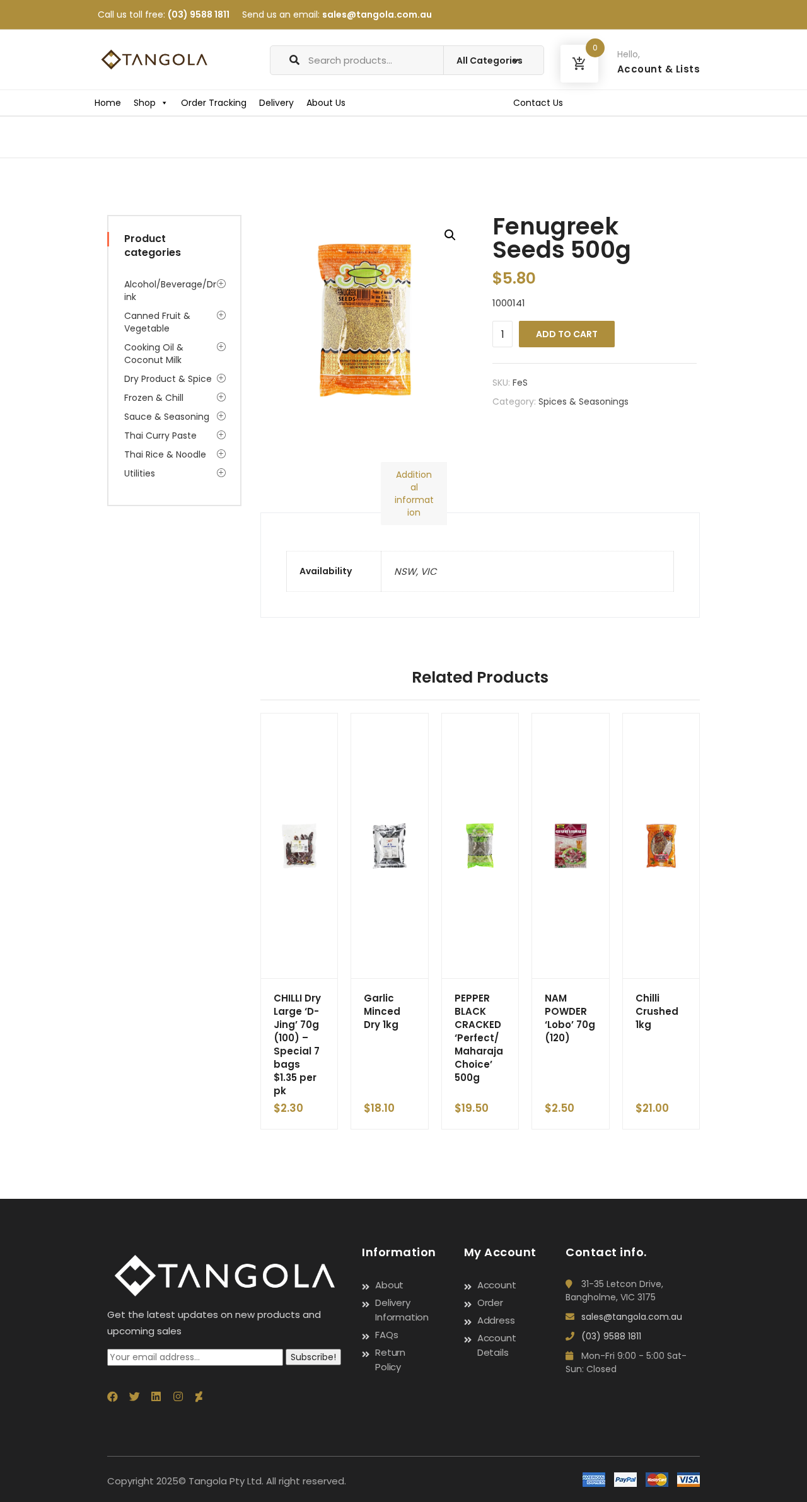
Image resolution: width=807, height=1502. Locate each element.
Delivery (276, 102)
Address (496, 1320)
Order (490, 1302)
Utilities (139, 473)
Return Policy (390, 1359)
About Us (325, 102)
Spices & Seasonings (583, 401)
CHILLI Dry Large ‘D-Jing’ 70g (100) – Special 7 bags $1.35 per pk (297, 1044)
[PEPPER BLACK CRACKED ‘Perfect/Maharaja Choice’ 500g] (480, 846)
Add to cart (567, 334)
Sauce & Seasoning (166, 416)
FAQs (386, 1334)
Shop (145, 102)
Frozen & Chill (153, 397)
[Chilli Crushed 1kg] (661, 846)
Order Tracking (214, 102)
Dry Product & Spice (168, 379)
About (389, 1284)
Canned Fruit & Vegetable (157, 322)
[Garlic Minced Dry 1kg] (389, 846)
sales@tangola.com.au (377, 14)
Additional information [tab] (414, 493)
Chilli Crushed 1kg (657, 1011)
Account (496, 1284)
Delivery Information (402, 1310)
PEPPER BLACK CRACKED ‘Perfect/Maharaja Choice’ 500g (479, 1037)
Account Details (496, 1345)
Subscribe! (313, 1357)
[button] (450, 235)
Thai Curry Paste (160, 435)
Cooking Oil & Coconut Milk (153, 353)
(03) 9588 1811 (198, 14)
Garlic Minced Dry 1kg (382, 1011)
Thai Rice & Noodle (165, 454)
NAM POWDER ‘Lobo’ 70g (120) (570, 1017)
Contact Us (538, 102)
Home (108, 102)
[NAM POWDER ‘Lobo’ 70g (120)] (570, 846)
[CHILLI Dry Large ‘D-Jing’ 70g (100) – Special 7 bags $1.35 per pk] (299, 846)
